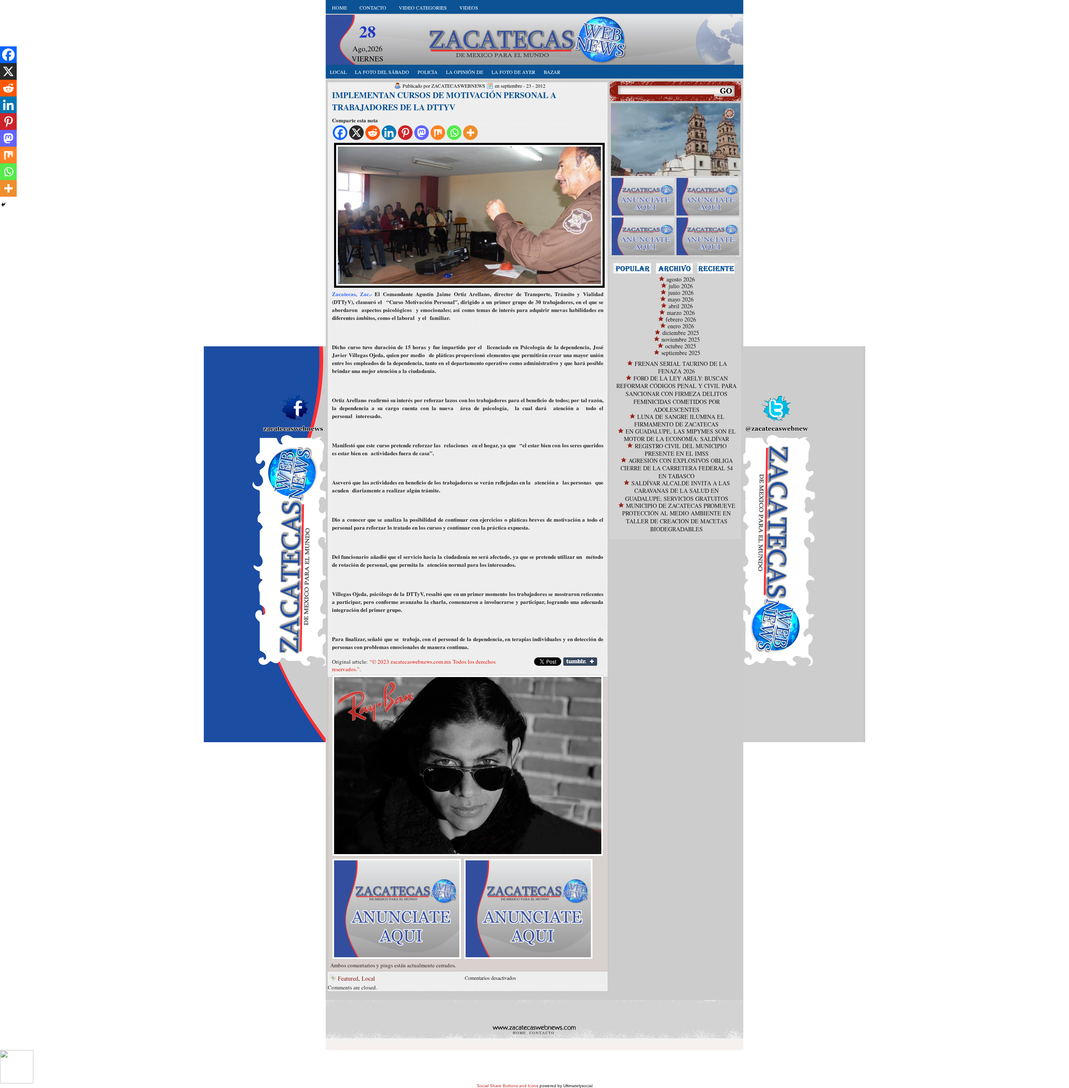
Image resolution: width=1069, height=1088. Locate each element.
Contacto (373, 7)
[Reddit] (372, 132)
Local (368, 978)
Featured (348, 978)
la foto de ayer (513, 71)
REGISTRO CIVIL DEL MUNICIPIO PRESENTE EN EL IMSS (681, 449)
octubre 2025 (680, 346)
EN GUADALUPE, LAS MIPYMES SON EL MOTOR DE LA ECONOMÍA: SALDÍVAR (680, 435)
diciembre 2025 (680, 333)
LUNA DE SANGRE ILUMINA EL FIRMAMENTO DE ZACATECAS (679, 420)
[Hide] (3, 204)
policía (428, 71)
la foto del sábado (382, 71)
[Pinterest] (405, 132)
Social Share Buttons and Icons (507, 1085)
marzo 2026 (681, 313)
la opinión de (464, 71)
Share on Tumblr (580, 661)
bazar (552, 71)
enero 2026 (681, 326)
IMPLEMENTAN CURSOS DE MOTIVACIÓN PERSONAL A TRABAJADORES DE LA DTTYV (444, 101)
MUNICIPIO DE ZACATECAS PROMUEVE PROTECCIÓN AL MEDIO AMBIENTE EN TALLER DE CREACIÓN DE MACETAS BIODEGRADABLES (678, 517)
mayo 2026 (681, 299)
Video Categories (423, 7)
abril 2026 (681, 306)
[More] (470, 132)
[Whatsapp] (454, 132)
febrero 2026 (681, 319)
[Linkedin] (389, 132)
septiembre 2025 (680, 353)
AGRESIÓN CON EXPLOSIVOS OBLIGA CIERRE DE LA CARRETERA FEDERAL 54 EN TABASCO (677, 468)
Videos (468, 7)
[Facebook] (340, 132)
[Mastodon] (421, 132)
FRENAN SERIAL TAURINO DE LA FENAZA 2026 (681, 367)
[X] (356, 132)
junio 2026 (681, 293)
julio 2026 (681, 286)
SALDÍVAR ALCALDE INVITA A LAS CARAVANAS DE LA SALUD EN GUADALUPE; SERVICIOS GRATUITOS (677, 490)
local (338, 71)
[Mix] (438, 132)
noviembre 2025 (680, 339)
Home (339, 7)
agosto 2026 (680, 279)
